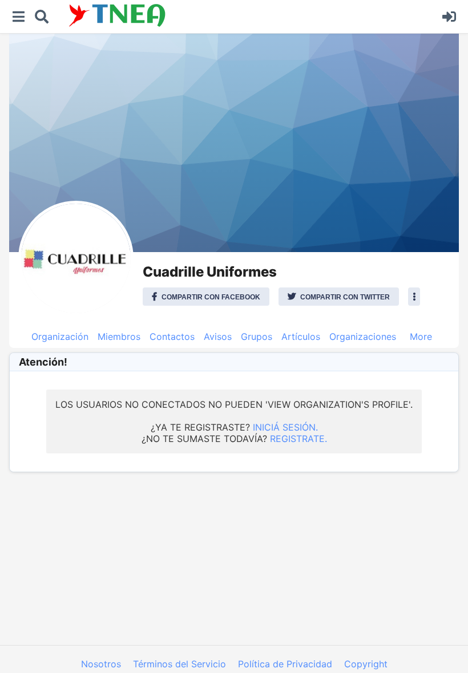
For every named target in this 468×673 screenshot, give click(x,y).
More (421, 336)
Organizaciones (362, 336)
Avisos (218, 336)
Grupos (256, 336)
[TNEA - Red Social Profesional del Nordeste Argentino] (245, 15)
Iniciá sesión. (285, 427)
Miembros (119, 336)
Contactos (172, 336)
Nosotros (101, 664)
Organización (59, 336)
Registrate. (298, 438)
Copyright (366, 664)
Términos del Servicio (179, 664)
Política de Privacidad (285, 664)
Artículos (300, 336)
